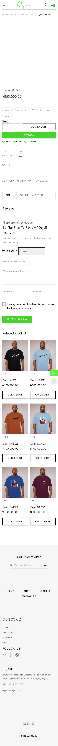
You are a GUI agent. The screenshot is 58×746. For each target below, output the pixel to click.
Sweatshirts (7, 632)
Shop (13, 14)
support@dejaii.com (11, 690)
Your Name (8, 291)
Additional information (17, 180)
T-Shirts (5, 627)
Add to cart (38, 126)
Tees (32, 14)
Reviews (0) (41, 180)
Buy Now (29, 135)
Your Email (37, 291)
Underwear (7, 637)
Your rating (10, 251)
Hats (4, 642)
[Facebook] (10, 655)
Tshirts (23, 14)
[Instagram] (17, 655)
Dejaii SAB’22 (10, 380)
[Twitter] (4, 655)
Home (5, 14)
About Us (45, 591)
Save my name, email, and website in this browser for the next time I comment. (31, 306)
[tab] (17, 181)
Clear (4, 121)
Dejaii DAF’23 (38, 444)
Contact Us (29, 596)
